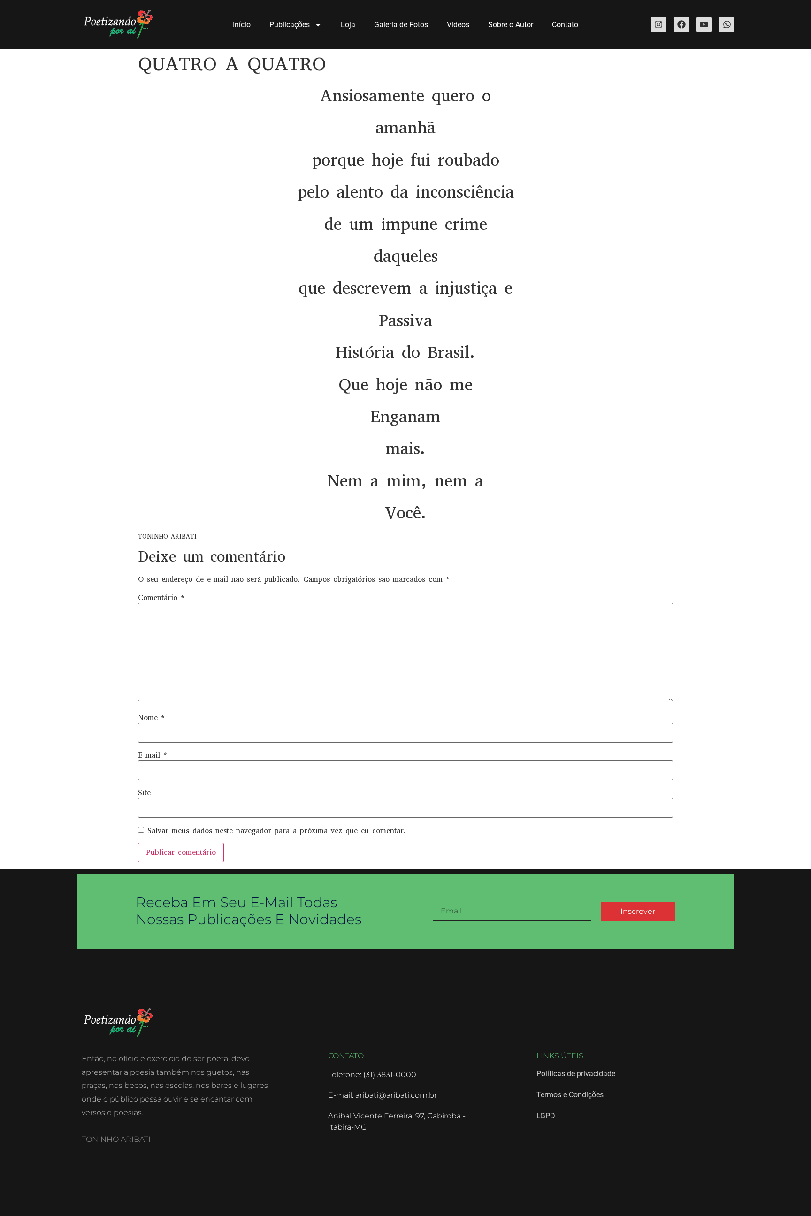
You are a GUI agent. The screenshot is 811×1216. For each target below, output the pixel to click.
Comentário (161, 597)
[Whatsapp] (726, 24)
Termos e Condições (570, 1094)
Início (242, 24)
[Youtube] (704, 24)
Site (144, 793)
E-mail (152, 755)
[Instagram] (658, 24)
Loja (348, 24)
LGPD (545, 1115)
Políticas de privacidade (575, 1073)
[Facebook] (681, 24)
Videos (458, 24)
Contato (565, 24)
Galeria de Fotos (401, 24)
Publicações (289, 24)
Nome (151, 718)
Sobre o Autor (510, 24)
